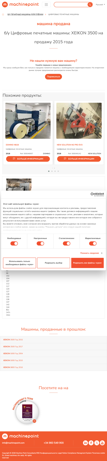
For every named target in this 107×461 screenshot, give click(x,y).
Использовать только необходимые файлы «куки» (19, 263)
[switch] (40, 243)
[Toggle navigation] (46, 4)
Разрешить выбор (53, 263)
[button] (48, 171)
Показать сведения (89, 253)
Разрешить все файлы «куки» (87, 263)
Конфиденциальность (48, 453)
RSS (38, 453)
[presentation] (52, 168)
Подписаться (53, 76)
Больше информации (30, 158)
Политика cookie (98, 453)
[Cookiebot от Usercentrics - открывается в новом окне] (92, 194)
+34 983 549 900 (54, 443)
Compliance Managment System (80, 453)
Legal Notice (62, 453)
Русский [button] (99, 4)
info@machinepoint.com (13, 442)
